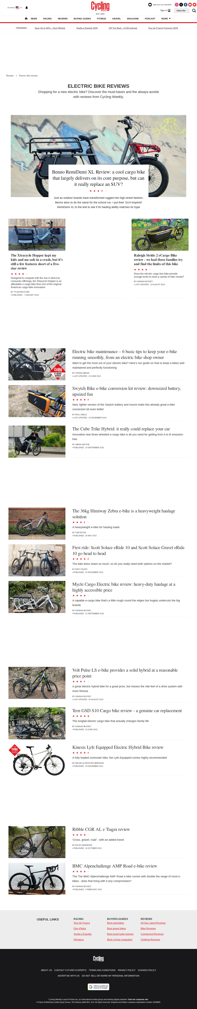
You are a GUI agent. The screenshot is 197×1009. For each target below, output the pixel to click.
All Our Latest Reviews (153, 923)
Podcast (150, 18)
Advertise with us (68, 976)
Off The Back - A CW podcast (123, 28)
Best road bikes (115, 923)
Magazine (133, 18)
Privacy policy (126, 970)
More (165, 18)
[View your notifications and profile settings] (27, 8)
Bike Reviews (148, 928)
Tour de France (82, 923)
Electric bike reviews (28, 76)
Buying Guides (82, 18)
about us (46, 970)
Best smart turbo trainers (120, 934)
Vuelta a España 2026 (87, 28)
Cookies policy (147, 970)
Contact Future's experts (70, 970)
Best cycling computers (119, 939)
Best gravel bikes (116, 928)
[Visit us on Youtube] (190, 4)
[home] (26, 19)
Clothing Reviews (150, 939)
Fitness (101, 18)
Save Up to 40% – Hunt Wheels (50, 28)
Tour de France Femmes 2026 (163, 28)
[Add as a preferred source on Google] (98, 986)
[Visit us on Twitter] (181, 4)
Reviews (63, 18)
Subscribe (181, 11)
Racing (47, 18)
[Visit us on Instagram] (177, 4)
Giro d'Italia (80, 928)
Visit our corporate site (138, 999)
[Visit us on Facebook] (185, 4)
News (34, 18)
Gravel (116, 18)
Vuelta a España (83, 934)
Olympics (79, 939)
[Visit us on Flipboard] (194, 4)
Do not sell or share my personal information (110, 976)
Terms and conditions (102, 970)
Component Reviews (152, 934)
